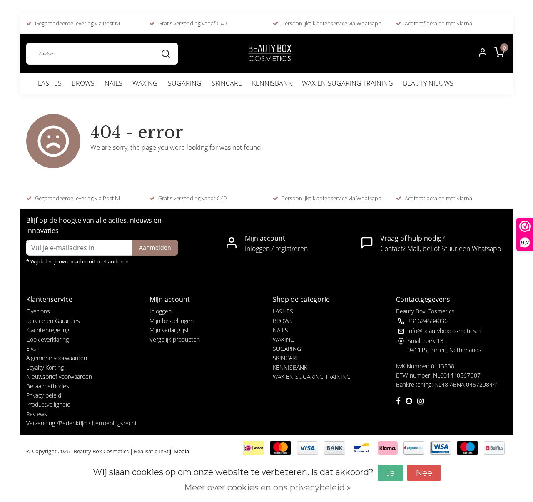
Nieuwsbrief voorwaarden (59, 376)
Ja (390, 473)
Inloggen (160, 311)
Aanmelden (155, 247)
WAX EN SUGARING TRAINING (347, 83)
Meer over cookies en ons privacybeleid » (267, 487)
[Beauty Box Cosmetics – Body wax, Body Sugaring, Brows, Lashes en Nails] (269, 53)
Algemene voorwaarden (56, 358)
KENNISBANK (272, 83)
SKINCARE (227, 83)
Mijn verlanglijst (169, 330)
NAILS (113, 83)
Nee (424, 473)
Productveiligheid (48, 404)
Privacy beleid (43, 395)
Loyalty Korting (45, 367)
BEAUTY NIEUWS (428, 83)
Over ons (38, 311)
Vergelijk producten (174, 339)
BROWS (83, 83)
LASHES (50, 83)
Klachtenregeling (47, 330)
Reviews (36, 414)
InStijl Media (173, 451)
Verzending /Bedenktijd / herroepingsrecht (81, 423)
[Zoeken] (166, 53)
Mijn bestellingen (171, 321)
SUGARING (185, 83)
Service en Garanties (53, 321)
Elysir (33, 349)
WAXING (145, 83)
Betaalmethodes (47, 386)
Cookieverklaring (47, 339)
